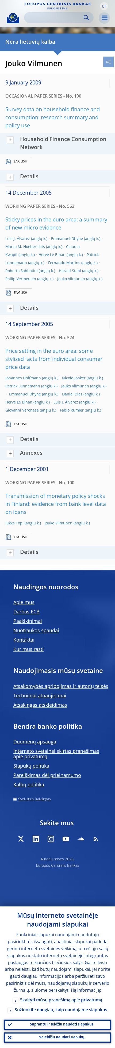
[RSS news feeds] (95, 838)
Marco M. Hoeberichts (25, 247)
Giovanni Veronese (22, 410)
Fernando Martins (64, 263)
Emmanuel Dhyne (67, 239)
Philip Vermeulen (20, 279)
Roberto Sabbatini (21, 271)
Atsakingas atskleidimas (40, 705)
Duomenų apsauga (34, 742)
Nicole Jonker (74, 378)
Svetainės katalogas (34, 799)
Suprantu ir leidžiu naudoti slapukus (61, 1024)
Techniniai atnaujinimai (39, 696)
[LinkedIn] (35, 838)
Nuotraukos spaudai (36, 630)
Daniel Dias (72, 394)
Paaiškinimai (27, 621)
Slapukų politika (31, 766)
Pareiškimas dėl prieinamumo (47, 775)
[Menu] (104, 18)
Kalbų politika (28, 785)
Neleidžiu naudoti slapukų (62, 1037)
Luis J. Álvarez (17, 239)
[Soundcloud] (80, 838)
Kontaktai (23, 640)
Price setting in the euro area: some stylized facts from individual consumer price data (53, 359)
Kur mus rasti (28, 649)
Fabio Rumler (72, 410)
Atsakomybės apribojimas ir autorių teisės (60, 686)
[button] (104, 6)
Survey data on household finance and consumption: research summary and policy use (52, 118)
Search (86, 17)
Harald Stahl (70, 271)
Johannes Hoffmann (23, 378)
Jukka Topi (14, 523)
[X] (20, 838)
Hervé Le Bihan (52, 255)
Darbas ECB (26, 612)
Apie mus (23, 602)
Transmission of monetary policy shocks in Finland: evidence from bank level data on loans (55, 504)
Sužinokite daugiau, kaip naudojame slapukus (61, 1010)
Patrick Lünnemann (22, 386)
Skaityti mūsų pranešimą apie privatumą (61, 1000)
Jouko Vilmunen (71, 279)
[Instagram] (50, 838)
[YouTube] (65, 838)
